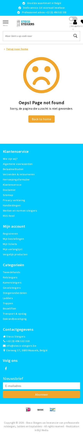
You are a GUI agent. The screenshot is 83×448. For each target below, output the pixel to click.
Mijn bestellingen (13, 239)
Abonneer (41, 394)
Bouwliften (9, 308)
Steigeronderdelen (15, 293)
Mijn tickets (10, 244)
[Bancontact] (53, 411)
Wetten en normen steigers (20, 210)
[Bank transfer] (42, 411)
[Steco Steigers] (25, 23)
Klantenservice (12, 184)
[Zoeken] (75, 36)
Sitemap (8, 195)
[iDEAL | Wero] (30, 411)
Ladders (8, 298)
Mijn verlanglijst (12, 249)
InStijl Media (41, 430)
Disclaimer (9, 190)
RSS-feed (9, 215)
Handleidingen (11, 205)
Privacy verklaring (14, 200)
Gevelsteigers (12, 287)
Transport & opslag (15, 313)
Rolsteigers (10, 277)
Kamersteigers (12, 282)
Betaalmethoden (13, 169)
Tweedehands (11, 272)
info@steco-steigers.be (21, 345)
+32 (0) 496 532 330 (18, 341)
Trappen (8, 303)
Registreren (10, 233)
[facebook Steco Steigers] (6, 368)
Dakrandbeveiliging (15, 319)
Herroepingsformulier (16, 179)
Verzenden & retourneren (19, 174)
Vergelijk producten (15, 254)
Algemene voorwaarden (18, 164)
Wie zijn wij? (10, 158)
